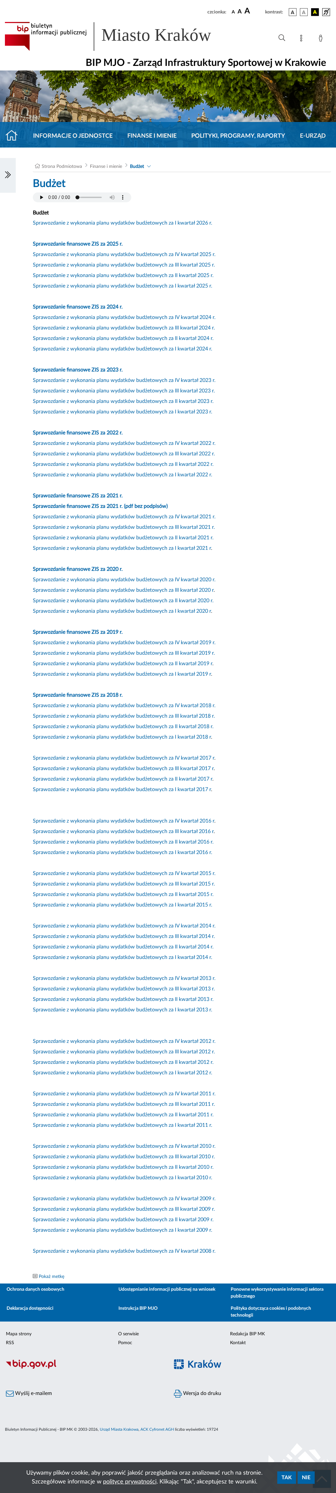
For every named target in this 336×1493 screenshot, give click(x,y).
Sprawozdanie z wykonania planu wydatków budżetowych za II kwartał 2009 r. (123, 1219)
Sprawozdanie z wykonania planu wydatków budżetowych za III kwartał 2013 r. (124, 988)
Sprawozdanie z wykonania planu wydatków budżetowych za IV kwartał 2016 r (123, 821)
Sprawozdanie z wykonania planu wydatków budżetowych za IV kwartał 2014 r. (124, 925)
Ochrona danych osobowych (35, 1289)
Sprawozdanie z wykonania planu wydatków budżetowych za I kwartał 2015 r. (122, 904)
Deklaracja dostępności (30, 1308)
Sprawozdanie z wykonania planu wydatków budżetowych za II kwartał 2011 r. (123, 1114)
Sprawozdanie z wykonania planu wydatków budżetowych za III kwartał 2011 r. (124, 1104)
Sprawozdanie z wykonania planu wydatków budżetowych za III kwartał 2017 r (123, 768)
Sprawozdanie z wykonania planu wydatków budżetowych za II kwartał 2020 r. (123, 600)
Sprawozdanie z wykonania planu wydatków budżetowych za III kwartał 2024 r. (124, 327)
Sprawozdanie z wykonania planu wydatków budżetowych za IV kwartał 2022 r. (124, 443)
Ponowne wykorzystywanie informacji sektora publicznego (277, 1293)
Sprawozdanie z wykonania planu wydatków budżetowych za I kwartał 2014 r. (122, 957)
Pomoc (125, 1343)
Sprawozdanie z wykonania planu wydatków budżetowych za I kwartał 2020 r (122, 611)
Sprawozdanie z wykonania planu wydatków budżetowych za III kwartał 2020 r (123, 590)
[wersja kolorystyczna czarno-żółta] (315, 12)
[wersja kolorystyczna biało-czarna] (304, 12)
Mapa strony (19, 1334)
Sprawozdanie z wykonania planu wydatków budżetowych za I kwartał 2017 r (122, 789)
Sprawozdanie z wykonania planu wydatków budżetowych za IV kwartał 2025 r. (124, 254)
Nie (306, 1477)
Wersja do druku (201, 1393)
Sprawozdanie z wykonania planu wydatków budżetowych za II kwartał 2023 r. (123, 401)
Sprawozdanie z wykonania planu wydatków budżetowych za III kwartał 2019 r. (124, 653)
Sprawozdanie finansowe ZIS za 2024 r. (78, 306)
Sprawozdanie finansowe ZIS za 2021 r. (78, 495)
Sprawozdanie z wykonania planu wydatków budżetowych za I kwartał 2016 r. (122, 852)
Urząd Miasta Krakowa (119, 1429)
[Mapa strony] (302, 39)
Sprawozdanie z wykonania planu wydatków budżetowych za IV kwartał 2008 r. (124, 1251)
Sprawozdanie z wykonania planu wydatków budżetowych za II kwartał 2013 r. (123, 999)
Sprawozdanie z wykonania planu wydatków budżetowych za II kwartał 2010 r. (123, 1167)
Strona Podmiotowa (62, 166)
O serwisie (128, 1334)
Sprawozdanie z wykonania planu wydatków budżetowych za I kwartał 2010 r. (122, 1177)
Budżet (137, 166)
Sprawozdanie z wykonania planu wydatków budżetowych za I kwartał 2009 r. (122, 1230)
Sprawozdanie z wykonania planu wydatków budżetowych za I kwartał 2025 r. (122, 286)
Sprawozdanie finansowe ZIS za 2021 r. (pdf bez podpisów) (100, 506)
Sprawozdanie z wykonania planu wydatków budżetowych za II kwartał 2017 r (122, 779)
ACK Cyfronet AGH (157, 1429)
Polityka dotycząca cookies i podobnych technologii (271, 1312)
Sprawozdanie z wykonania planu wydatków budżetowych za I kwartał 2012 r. (122, 1072)
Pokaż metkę (51, 1276)
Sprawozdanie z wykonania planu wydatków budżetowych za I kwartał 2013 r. (122, 1009)
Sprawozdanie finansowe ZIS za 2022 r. (78, 432)
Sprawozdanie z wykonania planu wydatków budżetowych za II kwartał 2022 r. (123, 464)
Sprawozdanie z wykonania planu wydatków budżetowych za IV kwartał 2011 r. (124, 1093)
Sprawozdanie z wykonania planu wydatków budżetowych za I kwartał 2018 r (122, 737)
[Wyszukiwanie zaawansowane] (282, 38)
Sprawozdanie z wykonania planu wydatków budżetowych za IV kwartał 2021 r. (124, 516)
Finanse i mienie (152, 136)
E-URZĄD (313, 136)
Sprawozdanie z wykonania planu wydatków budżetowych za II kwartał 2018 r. (123, 726)
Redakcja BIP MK (247, 1334)
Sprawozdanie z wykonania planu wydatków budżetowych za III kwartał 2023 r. (124, 390)
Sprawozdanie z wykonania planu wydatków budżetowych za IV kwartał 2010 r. (124, 1146)
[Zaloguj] (322, 39)
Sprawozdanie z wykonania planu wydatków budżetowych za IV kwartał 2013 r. (124, 978)
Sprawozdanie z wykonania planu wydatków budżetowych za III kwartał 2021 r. (124, 527)
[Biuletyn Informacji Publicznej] (84, 1368)
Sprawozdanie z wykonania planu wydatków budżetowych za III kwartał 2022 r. (124, 453)
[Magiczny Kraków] (252, 1368)
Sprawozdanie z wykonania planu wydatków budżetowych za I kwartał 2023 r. (122, 411)
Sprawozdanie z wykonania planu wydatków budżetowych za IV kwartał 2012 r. (124, 1041)
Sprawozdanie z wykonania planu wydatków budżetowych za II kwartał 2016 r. (123, 842)
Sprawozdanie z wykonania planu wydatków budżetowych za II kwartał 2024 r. (123, 338)
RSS (10, 1343)
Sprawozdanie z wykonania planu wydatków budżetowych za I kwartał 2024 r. (122, 348)
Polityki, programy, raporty (238, 136)
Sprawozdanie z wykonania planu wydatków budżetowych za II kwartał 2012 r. (123, 1062)
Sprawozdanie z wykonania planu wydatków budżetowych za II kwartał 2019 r (122, 663)
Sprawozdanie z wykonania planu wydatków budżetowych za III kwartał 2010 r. (124, 1156)
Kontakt (238, 1343)
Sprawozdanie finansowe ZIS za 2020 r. (78, 569)
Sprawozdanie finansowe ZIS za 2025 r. (78, 244)
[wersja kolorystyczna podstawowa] (293, 12)
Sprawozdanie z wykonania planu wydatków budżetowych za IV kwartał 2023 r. (124, 380)
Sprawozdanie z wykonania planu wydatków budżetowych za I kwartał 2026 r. (122, 223)
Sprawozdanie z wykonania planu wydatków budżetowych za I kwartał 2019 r (122, 674)
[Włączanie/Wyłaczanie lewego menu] (8, 175)
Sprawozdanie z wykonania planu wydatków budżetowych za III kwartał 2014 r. (124, 936)
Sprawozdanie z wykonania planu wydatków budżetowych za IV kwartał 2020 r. (124, 579)
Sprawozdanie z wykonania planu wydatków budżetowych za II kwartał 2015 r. (123, 894)
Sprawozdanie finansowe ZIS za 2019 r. (78, 632)
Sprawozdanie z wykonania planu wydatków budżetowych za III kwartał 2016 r (123, 831)
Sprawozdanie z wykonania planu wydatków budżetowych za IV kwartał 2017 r (123, 758)
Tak (287, 1477)
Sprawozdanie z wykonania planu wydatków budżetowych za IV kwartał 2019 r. (124, 642)
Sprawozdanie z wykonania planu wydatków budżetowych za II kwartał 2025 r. (123, 275)
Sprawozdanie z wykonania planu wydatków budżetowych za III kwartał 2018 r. (124, 716)
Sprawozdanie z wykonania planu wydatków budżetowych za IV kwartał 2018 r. (124, 705)
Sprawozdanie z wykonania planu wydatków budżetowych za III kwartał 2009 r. (124, 1209)
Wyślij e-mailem (33, 1393)
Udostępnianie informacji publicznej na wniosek (166, 1289)
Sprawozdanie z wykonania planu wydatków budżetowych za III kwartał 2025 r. (124, 265)
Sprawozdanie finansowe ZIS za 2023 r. (78, 369)
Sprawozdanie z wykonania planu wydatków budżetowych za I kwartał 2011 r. (122, 1125)
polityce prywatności (130, 1482)
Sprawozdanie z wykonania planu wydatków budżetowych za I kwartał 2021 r (122, 548)
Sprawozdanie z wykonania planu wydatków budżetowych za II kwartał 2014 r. (123, 946)
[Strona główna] (14, 136)
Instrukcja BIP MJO (138, 1308)
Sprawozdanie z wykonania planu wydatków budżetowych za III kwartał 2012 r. (124, 1051)
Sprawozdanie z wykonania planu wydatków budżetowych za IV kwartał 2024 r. (124, 317)
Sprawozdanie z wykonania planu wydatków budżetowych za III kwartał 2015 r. (124, 883)
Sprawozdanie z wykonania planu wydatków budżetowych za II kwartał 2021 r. (123, 537)
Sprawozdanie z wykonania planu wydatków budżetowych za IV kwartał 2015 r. (124, 873)
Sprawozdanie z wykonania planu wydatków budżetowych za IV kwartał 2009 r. (124, 1198)
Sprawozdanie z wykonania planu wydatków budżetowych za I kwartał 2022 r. (122, 474)
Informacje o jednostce (73, 136)
